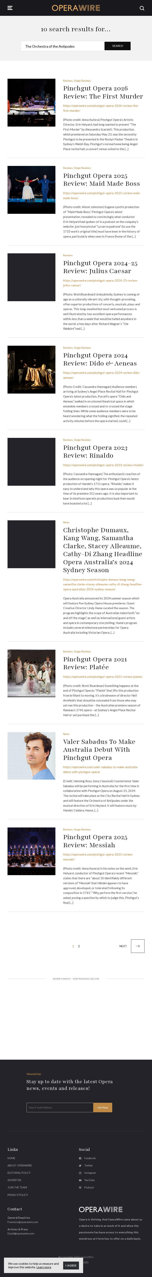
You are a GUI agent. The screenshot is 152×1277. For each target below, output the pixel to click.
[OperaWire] (76, 8)
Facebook (90, 1158)
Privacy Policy (18, 1195)
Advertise (14, 1180)
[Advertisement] (76, 1013)
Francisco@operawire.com (23, 1222)
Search (117, 45)
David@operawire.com (21, 1233)
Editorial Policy (19, 1172)
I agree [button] (71, 1265)
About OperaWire (20, 1165)
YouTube (89, 1180)
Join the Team (17, 1187)
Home (11, 1158)
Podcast (89, 1187)
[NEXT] (137, 946)
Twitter (88, 1165)
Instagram (90, 1172)
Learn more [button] (43, 1267)
